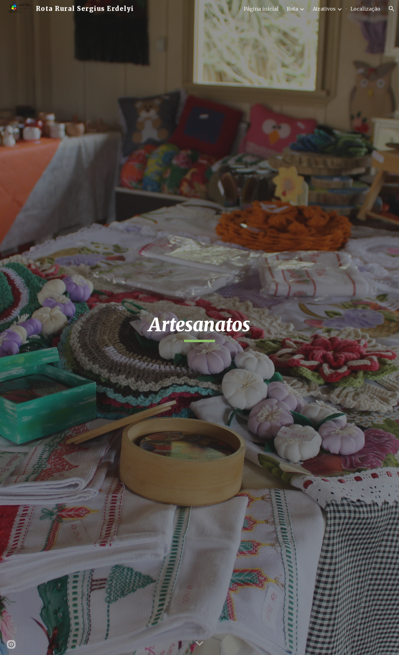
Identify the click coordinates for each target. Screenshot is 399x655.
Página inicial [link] (261, 9)
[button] (391, 8)
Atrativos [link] (324, 9)
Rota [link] (292, 9)
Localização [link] (365, 9)
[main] (199, 327)
